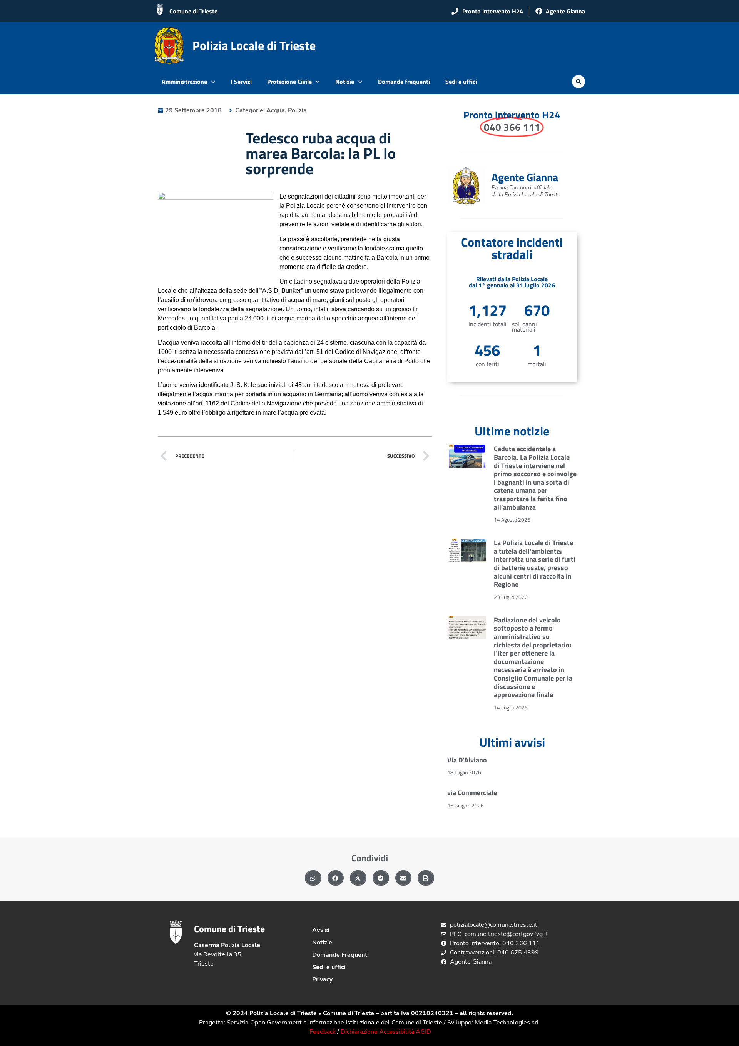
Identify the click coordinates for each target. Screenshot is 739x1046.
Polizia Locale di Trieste (254, 45)
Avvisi (320, 930)
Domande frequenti (404, 81)
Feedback (322, 1032)
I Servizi (241, 81)
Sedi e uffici (461, 81)
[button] (578, 81)
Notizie (344, 81)
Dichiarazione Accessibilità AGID (386, 1032)
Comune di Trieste (193, 11)
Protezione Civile (289, 81)
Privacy (322, 979)
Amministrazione (184, 81)
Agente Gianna (525, 177)
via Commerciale (472, 792)
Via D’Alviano (467, 760)
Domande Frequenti (340, 955)
